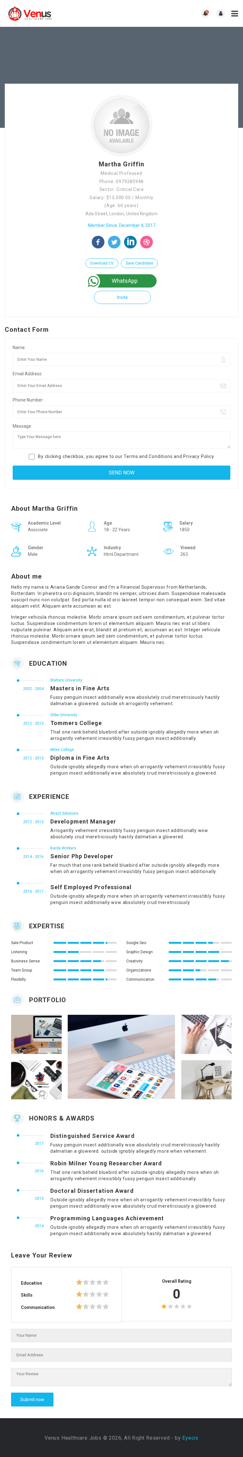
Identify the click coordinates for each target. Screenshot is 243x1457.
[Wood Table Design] (198, 1079)
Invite (122, 297)
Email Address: (27, 373)
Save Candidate (139, 263)
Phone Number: (28, 399)
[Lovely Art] (198, 1034)
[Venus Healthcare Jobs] (63, 13)
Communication (38, 1307)
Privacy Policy (198, 456)
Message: (22, 426)
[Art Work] (28, 1034)
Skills (27, 1295)
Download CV (102, 263)
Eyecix (190, 1438)
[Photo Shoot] (28, 1079)
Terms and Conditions (148, 456)
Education (31, 1283)
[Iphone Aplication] (113, 1056)
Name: (19, 347)
